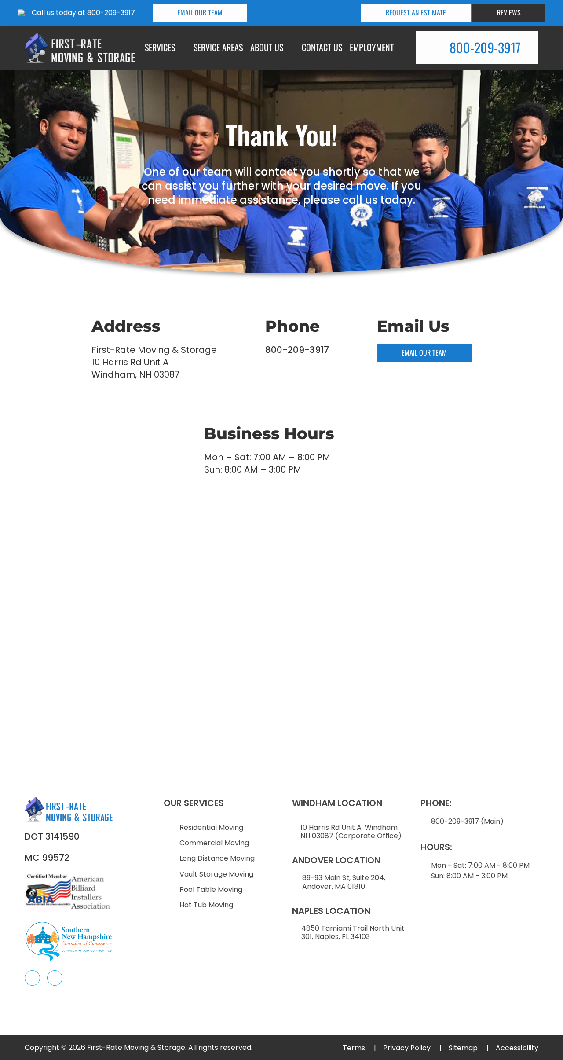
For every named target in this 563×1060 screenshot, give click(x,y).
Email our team (200, 12)
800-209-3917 (111, 12)
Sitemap (469, 1048)
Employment (372, 47)
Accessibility (517, 1048)
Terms (359, 1048)
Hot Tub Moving (206, 905)
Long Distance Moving (217, 858)
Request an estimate (416, 12)
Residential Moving (211, 827)
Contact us (322, 47)
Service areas (218, 47)
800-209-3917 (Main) (467, 821)
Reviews (509, 12)
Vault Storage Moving (216, 874)
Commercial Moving (214, 843)
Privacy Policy (412, 1048)
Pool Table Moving (210, 889)
